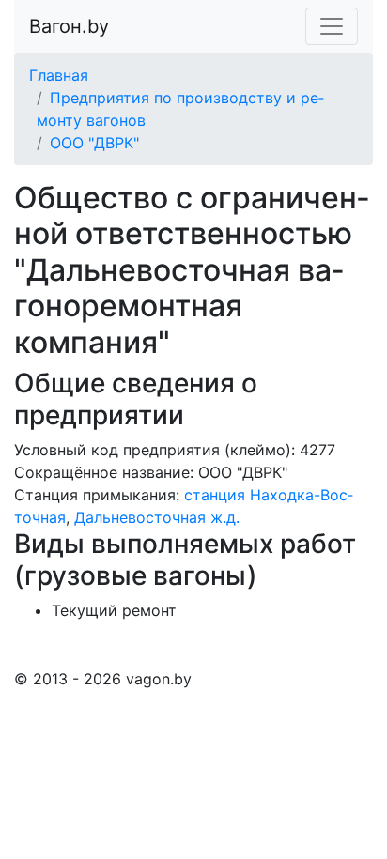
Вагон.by (69, 26)
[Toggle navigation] (331, 26)
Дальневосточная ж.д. (157, 517)
